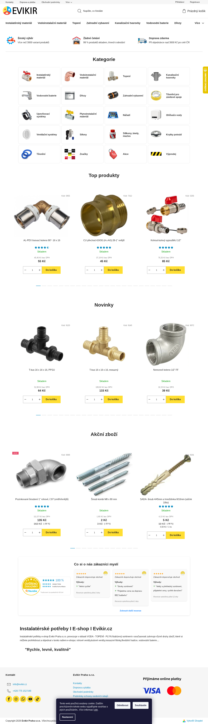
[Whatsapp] (23, 699)
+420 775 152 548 (22, 691)
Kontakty (9, 2)
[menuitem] (19, 23)
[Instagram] (16, 699)
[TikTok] (37, 699)
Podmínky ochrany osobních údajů (90, 696)
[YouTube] (30, 699)
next (200, 238)
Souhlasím (140, 705)
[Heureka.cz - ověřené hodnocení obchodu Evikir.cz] (46, 586)
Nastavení (67, 717)
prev (8, 238)
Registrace (195, 2)
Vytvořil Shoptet (195, 721)
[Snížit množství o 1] (25, 270)
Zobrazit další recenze (130, 611)
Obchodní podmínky (51, 2)
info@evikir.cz (20, 684)
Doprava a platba (27, 2)
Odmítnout (122, 705)
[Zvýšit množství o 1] (39, 270)
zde (96, 710)
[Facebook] (9, 699)
